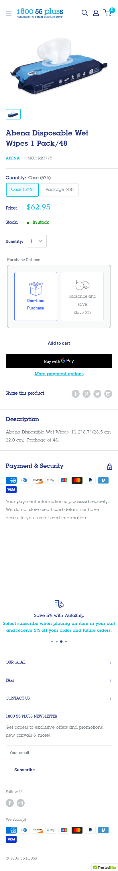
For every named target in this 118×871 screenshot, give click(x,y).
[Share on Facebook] (76, 394)
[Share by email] (108, 394)
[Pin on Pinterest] (86, 394)
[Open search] (85, 13)
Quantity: (14, 241)
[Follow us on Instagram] (21, 803)
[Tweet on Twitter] (97, 394)
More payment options (59, 374)
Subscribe (24, 769)
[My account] (96, 13)
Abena (13, 159)
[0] (107, 12)
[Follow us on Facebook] (10, 803)
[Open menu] (8, 13)
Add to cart (59, 342)
